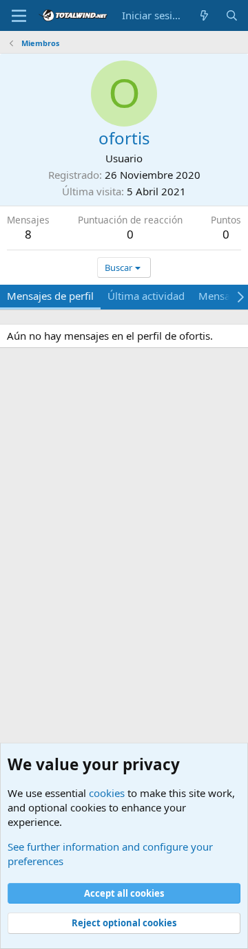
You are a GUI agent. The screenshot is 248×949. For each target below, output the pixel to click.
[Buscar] (231, 15)
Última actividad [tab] (146, 296)
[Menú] (19, 16)
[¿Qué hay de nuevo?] (204, 15)
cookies (107, 793)
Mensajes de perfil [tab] (50, 296)
